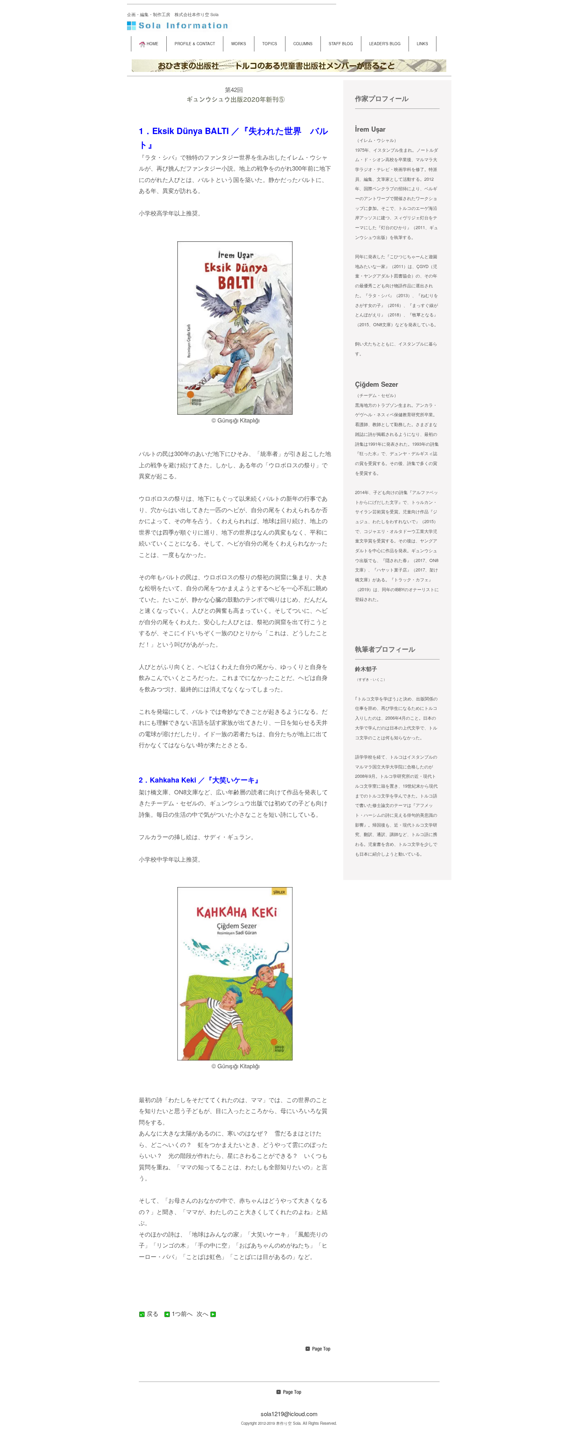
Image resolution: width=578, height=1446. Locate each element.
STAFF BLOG (341, 43)
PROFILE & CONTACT (195, 43)
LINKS (422, 43)
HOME (152, 43)
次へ (203, 1313)
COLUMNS (303, 43)
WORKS (238, 43)
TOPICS (269, 43)
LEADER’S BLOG (385, 43)
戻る (152, 1313)
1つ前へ (182, 1313)
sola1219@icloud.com (289, 1413)
